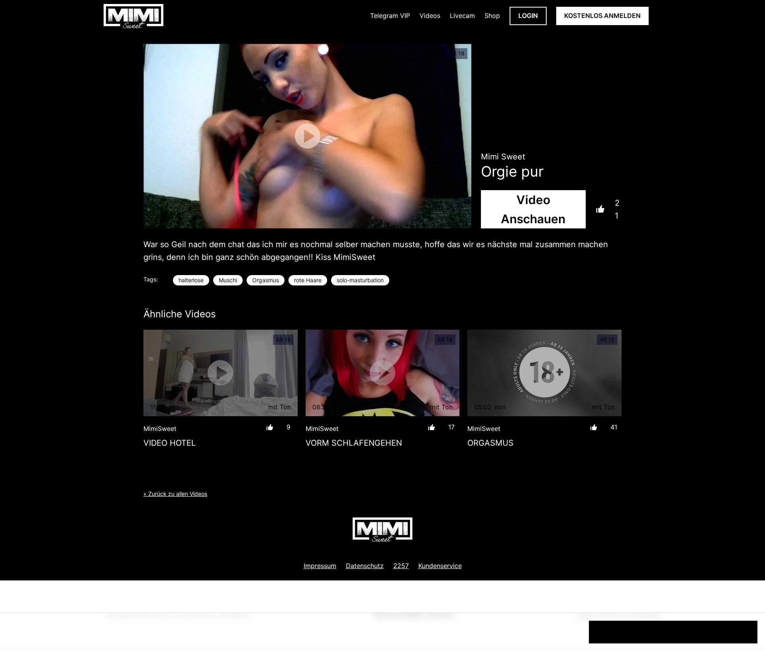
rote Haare (308, 280)
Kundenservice (440, 566)
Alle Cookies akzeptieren (673, 632)
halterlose (191, 280)
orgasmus (490, 443)
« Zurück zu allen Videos (175, 493)
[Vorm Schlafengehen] (383, 373)
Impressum (320, 566)
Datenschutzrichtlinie (55, 635)
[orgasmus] (544, 373)
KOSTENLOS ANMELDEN (602, 16)
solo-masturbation (360, 280)
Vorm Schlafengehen (354, 443)
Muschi (228, 280)
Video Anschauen (533, 209)
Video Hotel (169, 443)
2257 (401, 566)
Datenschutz (365, 566)
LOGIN (528, 16)
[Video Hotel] (220, 373)
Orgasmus (265, 280)
